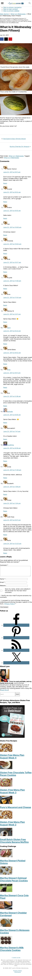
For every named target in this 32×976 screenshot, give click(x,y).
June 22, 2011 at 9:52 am (12, 192)
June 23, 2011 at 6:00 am (12, 415)
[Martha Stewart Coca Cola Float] (6, 891)
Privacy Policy (17, 970)
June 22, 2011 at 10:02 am (12, 244)
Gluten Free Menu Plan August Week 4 (12, 756)
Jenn (9, 328)
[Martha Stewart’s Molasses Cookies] (6, 926)
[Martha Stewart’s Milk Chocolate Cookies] (6, 943)
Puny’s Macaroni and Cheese (15, 807)
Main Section (4, 14)
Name (2, 579)
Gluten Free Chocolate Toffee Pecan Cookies (16, 774)
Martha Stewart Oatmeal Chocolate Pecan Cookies (14, 879)
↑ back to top (16, 957)
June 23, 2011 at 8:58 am (12, 448)
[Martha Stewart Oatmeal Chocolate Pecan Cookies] (6, 874)
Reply (5, 183)
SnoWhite (10, 445)
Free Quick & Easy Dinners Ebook (14, 139)
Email (2, 582)
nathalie (10, 411)
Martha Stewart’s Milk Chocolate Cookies (12, 949)
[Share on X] (6, 39)
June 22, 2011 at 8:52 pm (12, 353)
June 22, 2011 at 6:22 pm (12, 331)
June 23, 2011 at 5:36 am (12, 396)
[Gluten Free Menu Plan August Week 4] (6, 751)
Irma (8, 369)
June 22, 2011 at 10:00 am (12, 227)
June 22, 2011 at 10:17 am (12, 262)
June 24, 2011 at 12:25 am (12, 543)
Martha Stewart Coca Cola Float (14, 896)
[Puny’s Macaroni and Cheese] (6, 803)
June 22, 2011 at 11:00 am (12, 281)
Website (2, 585)
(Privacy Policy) (9, 604)
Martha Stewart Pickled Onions (12, 862)
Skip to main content (10, 9)
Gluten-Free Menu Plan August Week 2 (12, 823)
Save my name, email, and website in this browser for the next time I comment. (17, 590)
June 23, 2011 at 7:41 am (11, 431)
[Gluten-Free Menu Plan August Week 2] (6, 818)
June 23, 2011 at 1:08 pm (12, 487)
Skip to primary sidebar (11, 11)
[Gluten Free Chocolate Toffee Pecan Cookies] (6, 768)
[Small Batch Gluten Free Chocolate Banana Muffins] (6, 835)
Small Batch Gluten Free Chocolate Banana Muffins (14, 840)
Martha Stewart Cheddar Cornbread (13, 914)
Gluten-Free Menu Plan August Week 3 (12, 791)
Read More (4, 690)
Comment (4, 565)
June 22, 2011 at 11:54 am (12, 297)
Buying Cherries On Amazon (19, 146)
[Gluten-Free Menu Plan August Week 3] (6, 786)
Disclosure (18, 972)
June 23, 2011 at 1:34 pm (12, 503)
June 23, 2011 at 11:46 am (12, 470)
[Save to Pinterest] (10, 39)
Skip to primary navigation (12, 7)
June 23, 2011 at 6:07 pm (12, 520)
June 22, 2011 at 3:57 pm (12, 314)
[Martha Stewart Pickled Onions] (6, 857)
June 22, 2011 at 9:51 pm (12, 373)
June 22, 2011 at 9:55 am (12, 210)
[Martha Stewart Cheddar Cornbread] (6, 909)
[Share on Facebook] (2, 39)
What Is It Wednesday (18, 14)
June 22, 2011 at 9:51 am (11, 172)
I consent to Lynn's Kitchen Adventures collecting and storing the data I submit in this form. (16, 602)
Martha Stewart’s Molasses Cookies (14, 931)
